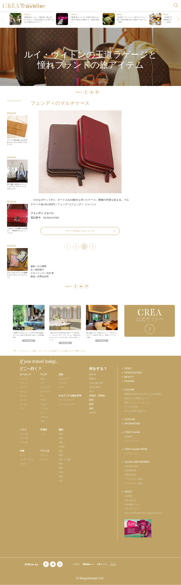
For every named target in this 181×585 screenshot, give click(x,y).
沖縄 (61, 442)
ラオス (43, 400)
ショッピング (96, 383)
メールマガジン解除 (133, 483)
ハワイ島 (24, 438)
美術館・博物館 (97, 395)
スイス (23, 400)
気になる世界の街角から (135, 411)
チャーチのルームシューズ (80, 231)
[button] (178, 19)
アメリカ (63, 383)
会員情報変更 (130, 470)
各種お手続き (130, 475)
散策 (91, 404)
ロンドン (24, 404)
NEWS (127, 368)
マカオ (43, 404)
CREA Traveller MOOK (135, 449)
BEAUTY (129, 377)
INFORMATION (132, 423)
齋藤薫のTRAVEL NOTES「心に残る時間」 (143, 394)
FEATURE (129, 419)
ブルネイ (44, 417)
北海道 (62, 447)
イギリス (24, 387)
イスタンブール (27, 459)
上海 (42, 421)
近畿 (61, 468)
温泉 (91, 408)
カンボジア (45, 391)
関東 (61, 455)
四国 (61, 476)
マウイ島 (24, 442)
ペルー (43, 434)
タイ (42, 396)
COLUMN (129, 389)
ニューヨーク (65, 379)
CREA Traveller (132, 432)
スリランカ (45, 387)
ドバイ (23, 455)
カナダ (62, 387)
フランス (24, 383)
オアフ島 (24, 434)
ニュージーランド (67, 400)
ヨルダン (24, 464)
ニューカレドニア (67, 404)
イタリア (24, 379)
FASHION (129, 381)
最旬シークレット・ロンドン (137, 402)
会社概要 (128, 496)
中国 (61, 472)
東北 (61, 451)
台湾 (42, 379)
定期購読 (128, 436)
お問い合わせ (130, 500)
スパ (91, 391)
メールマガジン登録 (133, 479)
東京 (61, 434)
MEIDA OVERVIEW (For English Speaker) (143, 513)
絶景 (91, 400)
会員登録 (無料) (131, 466)
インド (43, 413)
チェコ (23, 396)
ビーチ (92, 412)
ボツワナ (44, 459)
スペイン (24, 391)
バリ (42, 383)
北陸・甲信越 (65, 459)
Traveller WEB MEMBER (137, 462)
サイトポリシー (131, 509)
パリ (22, 408)
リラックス (94, 387)
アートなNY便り (131, 407)
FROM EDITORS (133, 372)
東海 (61, 464)
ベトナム (44, 408)
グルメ (92, 378)
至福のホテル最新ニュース (136, 398)
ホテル (92, 374)
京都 (61, 438)
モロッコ (44, 455)
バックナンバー (131, 441)
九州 (61, 480)
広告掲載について (132, 504)
